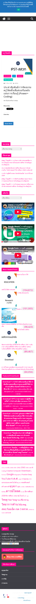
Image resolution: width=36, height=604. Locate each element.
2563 (23, 467)
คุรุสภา (13, 486)
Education (7, 76)
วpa (27, 496)
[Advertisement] (18, 33)
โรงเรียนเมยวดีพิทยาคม (9, 539)
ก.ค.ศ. (14, 478)
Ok (18, 9)
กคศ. (20, 479)
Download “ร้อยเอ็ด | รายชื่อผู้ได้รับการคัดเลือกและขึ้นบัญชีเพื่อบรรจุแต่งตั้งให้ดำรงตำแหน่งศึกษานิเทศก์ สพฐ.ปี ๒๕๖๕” (18, 451)
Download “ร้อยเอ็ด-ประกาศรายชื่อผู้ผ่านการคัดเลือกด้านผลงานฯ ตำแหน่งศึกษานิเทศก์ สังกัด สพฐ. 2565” (18, 438)
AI (32, 467)
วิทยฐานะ (7, 499)
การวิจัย (4, 579)
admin (16, 83)
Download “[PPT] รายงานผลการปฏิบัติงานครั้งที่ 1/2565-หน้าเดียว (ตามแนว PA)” (18, 403)
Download (25, 470)
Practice (25, 474)
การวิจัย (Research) (23, 293)
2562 (18, 467)
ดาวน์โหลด (13, 491)
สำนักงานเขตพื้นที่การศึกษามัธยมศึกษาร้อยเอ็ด (16, 541)
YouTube (6, 478)
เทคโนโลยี (8, 513)
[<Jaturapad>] (4, 18)
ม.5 (19, 495)
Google (10, 474)
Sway (30, 474)
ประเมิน (22, 491)
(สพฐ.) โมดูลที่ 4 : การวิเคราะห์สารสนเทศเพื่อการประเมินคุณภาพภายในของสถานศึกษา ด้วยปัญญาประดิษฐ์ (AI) (17, 162)
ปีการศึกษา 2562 (11, 496)
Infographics (17, 474)
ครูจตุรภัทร (5, 570)
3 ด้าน (3, 467)
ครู (17, 482)
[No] (33, 6)
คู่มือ (19, 487)
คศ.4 (20, 482)
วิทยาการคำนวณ (8, 79)
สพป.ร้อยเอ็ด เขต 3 (11, 509)
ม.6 (22, 496)
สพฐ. (24, 504)
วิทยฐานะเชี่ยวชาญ (20, 499)
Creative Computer (13, 471)
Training (20, 76)
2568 (30, 467)
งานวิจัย (22, 486)
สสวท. (25, 509)
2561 (15, 467)
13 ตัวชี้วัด (7, 467)
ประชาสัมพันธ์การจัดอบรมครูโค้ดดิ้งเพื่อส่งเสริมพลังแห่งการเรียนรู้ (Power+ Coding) (17, 91)
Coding (4, 471)
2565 (27, 467)
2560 (11, 467)
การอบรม (25, 479)
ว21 (25, 496)
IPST (14, 76)
